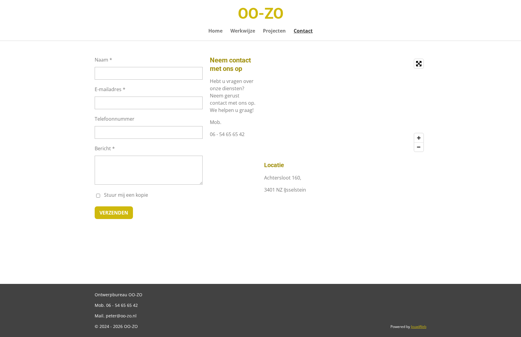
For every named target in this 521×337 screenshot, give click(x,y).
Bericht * (105, 148)
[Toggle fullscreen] (418, 63)
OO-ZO (260, 13)
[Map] (345, 105)
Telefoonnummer (114, 119)
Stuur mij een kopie (126, 195)
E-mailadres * (110, 89)
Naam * (103, 59)
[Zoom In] (418, 137)
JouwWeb (418, 326)
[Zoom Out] (418, 146)
